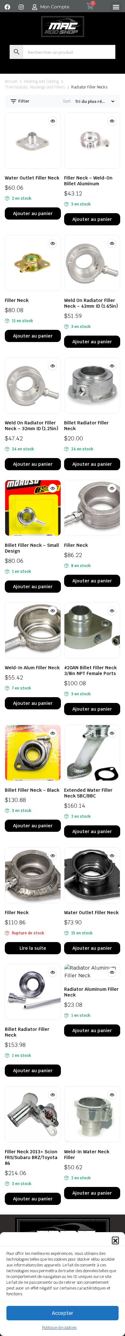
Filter (23, 101)
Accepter (62, 1313)
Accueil (11, 81)
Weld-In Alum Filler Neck (32, 668)
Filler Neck (17, 300)
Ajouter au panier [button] (33, 213)
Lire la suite (33, 948)
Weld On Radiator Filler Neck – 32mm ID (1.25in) (31, 425)
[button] (115, 1240)
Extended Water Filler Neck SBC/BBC (88, 793)
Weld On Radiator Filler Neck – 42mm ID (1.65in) (91, 303)
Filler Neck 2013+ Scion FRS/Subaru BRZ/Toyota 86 (31, 1157)
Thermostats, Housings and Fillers (35, 87)
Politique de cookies (59, 1327)
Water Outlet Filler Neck (32, 178)
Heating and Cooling (41, 81)
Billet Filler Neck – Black (32, 790)
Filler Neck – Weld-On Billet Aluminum (88, 181)
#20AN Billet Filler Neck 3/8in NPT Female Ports (90, 670)
